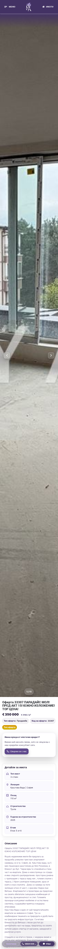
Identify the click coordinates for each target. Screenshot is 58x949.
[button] (9, 6)
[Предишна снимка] (7, 355)
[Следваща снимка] (51, 355)
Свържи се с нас (18, 751)
